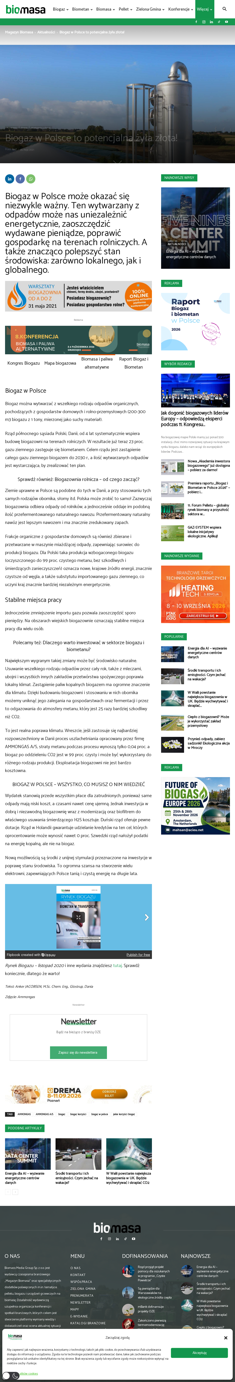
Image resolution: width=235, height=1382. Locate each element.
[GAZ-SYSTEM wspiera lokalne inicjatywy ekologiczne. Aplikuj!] (172, 533)
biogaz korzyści (78, 1114)
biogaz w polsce (99, 1114)
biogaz (61, 1114)
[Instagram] (203, 21)
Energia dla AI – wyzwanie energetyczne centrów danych (24, 1178)
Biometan (80, 9)
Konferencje (179, 9)
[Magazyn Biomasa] (117, 1227)
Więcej (203, 9)
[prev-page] (8, 1192)
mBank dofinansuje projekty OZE (151, 1309)
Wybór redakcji (178, 364)
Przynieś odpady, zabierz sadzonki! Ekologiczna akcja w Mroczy (209, 743)
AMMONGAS (24, 1114)
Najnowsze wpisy (179, 178)
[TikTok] (218, 21)
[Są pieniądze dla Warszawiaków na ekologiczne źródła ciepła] (128, 1293)
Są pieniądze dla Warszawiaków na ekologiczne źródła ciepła (155, 1293)
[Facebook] (196, 21)
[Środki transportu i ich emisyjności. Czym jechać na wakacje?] (78, 1154)
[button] (226, 1338)
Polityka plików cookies (23, 1373)
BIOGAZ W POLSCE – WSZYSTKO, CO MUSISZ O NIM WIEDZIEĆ (78, 785)
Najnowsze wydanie (181, 556)
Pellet (124, 9)
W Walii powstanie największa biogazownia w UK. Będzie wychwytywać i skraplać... (208, 699)
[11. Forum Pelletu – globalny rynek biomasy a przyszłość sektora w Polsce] (172, 511)
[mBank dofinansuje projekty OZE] (128, 1310)
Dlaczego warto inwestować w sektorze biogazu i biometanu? (93, 646)
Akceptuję (200, 1353)
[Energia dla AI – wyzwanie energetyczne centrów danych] (28, 1154)
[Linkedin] (211, 21)
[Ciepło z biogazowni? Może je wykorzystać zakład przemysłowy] (172, 723)
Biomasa (103, 9)
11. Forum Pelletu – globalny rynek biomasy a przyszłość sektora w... (208, 509)
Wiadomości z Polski (41, 128)
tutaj (117, 966)
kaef (14, 149)
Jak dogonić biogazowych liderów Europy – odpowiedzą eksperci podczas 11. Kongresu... (194, 419)
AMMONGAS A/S (44, 1114)
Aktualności (46, 32)
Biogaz (59, 9)
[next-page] (15, 1192)
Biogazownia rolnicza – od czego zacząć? (97, 479)
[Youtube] (226, 21)
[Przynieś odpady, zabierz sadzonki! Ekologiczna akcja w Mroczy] (172, 745)
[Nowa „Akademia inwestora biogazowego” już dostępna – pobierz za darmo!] (172, 467)
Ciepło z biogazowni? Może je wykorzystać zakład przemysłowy (208, 721)
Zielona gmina (148, 9)
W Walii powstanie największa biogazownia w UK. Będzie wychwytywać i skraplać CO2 (128, 1178)
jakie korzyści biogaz (124, 1114)
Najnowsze (195, 1256)
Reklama (171, 283)
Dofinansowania (145, 1256)
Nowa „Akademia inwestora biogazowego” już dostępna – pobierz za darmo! (209, 465)
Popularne (174, 637)
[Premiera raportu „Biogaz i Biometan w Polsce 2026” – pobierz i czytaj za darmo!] (172, 489)
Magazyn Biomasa (19, 32)
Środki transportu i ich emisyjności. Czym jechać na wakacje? (77, 1178)
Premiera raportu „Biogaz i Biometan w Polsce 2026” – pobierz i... (209, 487)
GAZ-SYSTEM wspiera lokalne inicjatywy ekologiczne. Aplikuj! (204, 531)
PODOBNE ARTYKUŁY (25, 1128)
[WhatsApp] (30, 178)
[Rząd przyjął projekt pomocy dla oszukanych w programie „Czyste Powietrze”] (128, 1271)
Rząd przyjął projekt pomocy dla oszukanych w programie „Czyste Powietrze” (154, 1274)
